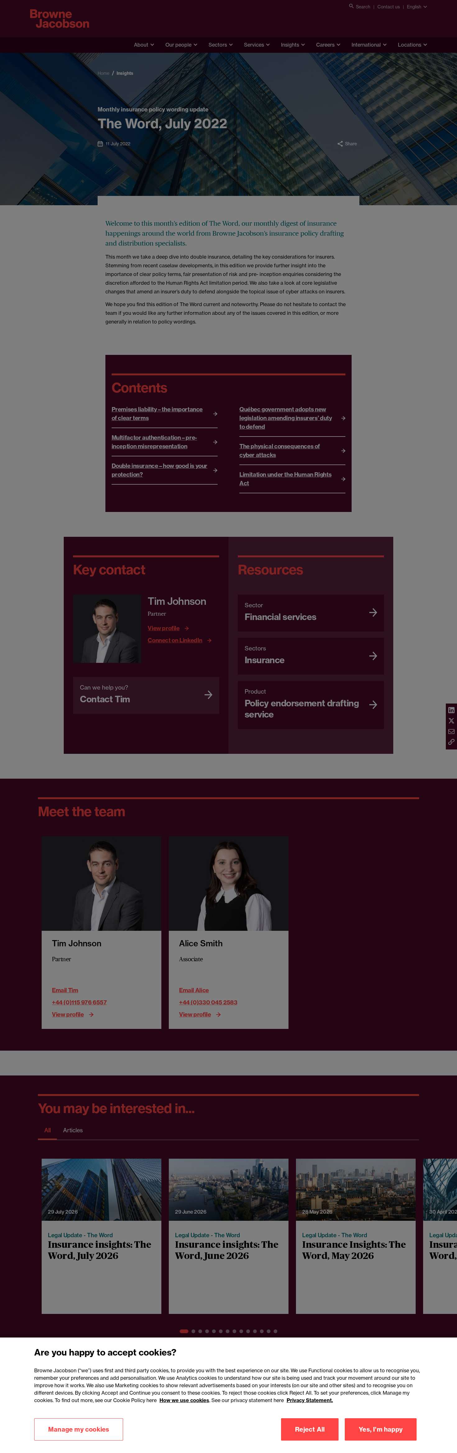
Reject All (310, 1429)
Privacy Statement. (310, 1400)
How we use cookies (184, 1400)
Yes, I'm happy (381, 1429)
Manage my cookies (78, 1429)
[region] (228, 1395)
